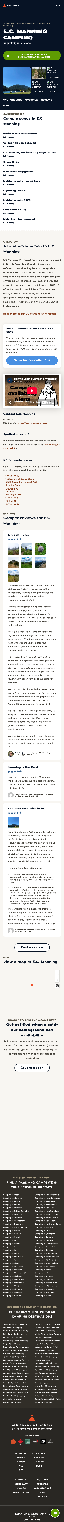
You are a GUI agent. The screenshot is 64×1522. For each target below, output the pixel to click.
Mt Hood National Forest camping (48, 1389)
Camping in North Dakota (46, 1218)
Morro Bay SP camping (45, 1386)
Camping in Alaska (11, 1201)
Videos (21, 1488)
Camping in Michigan (12, 1276)
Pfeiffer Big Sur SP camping (15, 1340)
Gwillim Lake (12, 504)
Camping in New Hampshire (47, 1198)
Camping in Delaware (13, 1224)
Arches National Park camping (48, 1366)
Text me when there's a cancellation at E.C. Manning (28, 56)
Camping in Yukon (43, 1296)
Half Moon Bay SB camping (47, 1324)
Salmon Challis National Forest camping (48, 1396)
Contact (42, 1480)
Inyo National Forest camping (16, 1347)
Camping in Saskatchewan (47, 1257)
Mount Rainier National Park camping (48, 1393)
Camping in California (12, 1214)
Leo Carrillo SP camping (14, 1396)
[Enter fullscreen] (57, 986)
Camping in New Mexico (46, 1204)
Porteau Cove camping (13, 1353)
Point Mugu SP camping (46, 1370)
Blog (39, 1466)
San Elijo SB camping (12, 1327)
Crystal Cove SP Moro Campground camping (16, 1363)
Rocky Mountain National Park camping (48, 1340)
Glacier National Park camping (16, 1350)
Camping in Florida (11, 1231)
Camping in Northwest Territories (48, 1224)
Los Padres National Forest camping (16, 1360)
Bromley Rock (12, 485)
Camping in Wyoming (45, 1292)
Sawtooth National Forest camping (48, 1353)
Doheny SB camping (12, 1337)
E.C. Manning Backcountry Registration (29, 153)
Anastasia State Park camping (48, 1379)
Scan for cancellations (32, 360)
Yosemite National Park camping (16, 1324)
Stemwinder (11, 488)
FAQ (21, 1466)
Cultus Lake (11, 498)
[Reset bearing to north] (57, 980)
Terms (43, 1492)
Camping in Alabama (12, 1198)
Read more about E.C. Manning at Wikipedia (29, 314)
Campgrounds (12, 100)
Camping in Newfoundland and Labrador (48, 1211)
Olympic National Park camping (48, 1327)
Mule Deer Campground (19, 219)
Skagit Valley (12, 476)
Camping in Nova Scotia (46, 1221)
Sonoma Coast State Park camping (16, 1393)
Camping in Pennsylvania (46, 1244)
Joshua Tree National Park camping (16, 1357)
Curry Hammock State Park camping (48, 1399)
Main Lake (10, 501)
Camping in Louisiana (13, 1260)
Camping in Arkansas (12, 1208)
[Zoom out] (57, 976)
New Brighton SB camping (15, 1366)
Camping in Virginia (44, 1279)
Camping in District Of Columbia (16, 1227)
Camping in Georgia (12, 1234)
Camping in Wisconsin (45, 1289)
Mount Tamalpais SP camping (48, 1344)
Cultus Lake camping (44, 1350)
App (21, 1470)
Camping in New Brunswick (47, 1195)
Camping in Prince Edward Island (48, 1247)
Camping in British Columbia (16, 1211)
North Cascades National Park (21, 482)
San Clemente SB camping (15, 1370)
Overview (31, 100)
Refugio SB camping (12, 1402)
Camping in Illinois (11, 1244)
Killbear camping (42, 1360)
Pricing (39, 1462)
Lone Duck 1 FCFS (15, 210)
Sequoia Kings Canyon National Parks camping (16, 1373)
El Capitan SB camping (45, 1331)
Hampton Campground (18, 172)
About (21, 1462)
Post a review (32, 947)
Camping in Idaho (11, 1240)
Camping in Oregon (44, 1240)
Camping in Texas (43, 1269)
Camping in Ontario (44, 1237)
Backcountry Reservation (20, 134)
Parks (21, 1458)
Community (39, 1453)
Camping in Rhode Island (46, 1253)
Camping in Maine (11, 1263)
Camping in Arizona (12, 1204)
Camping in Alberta (12, 1195)
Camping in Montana (12, 1289)
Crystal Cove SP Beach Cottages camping (16, 1379)
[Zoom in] (57, 972)
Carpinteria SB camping (14, 1344)
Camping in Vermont (44, 1276)
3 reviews (26, 43)
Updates (42, 1484)
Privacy (42, 1497)
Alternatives (42, 1488)
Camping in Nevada (12, 1296)
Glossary (21, 1484)
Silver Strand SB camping (46, 1376)
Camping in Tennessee (45, 1266)
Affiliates (21, 1480)
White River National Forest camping (48, 1334)
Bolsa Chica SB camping (46, 1357)
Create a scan (32, 1067)
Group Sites (11, 162)
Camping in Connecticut (14, 1221)
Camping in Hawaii (11, 1237)
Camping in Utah (42, 1273)
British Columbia (35, 23)
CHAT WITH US (32, 1520)
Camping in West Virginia (46, 1286)
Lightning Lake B (14, 191)
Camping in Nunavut (44, 1227)
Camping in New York (44, 1208)
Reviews (46, 100)
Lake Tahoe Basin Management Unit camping (16, 1334)
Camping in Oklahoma (45, 1234)
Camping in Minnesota (13, 1279)
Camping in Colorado (12, 1218)
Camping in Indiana (12, 1247)
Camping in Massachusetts (15, 1273)
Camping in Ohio (42, 1231)
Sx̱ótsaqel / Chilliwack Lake (20, 479)
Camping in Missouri (12, 1286)
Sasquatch (10, 492)
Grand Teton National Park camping (16, 1383)
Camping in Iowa (10, 1250)
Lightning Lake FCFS (17, 200)
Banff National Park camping (48, 1363)
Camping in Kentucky (13, 1257)
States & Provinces (13, 23)
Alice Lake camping (12, 1399)
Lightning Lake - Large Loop (21, 181)
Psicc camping (41, 1383)
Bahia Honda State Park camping (16, 1376)
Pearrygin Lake (13, 495)
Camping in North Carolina (47, 1214)
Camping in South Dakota (46, 1263)
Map (6, 106)
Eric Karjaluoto (22, 753)
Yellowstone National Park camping (48, 1347)
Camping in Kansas (11, 1253)
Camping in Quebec (44, 1250)
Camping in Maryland (12, 1269)
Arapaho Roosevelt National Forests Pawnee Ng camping (16, 1389)
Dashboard (21, 1453)
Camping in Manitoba (13, 1266)
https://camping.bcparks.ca (32, 423)
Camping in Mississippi (13, 1282)
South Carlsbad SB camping (15, 1331)
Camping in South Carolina (47, 1260)
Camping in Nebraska (12, 1292)
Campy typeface (21, 1492)
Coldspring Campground (19, 143)
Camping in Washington (46, 1282)
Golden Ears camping (44, 1337)
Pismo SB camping (43, 1402)
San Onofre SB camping (46, 1373)
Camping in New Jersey (45, 1201)
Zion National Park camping (15, 1386)
